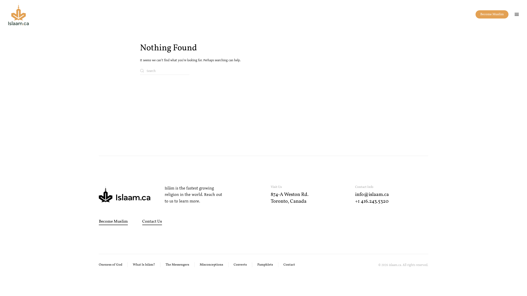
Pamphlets (265, 264)
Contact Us (152, 221)
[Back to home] (18, 14)
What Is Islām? (144, 264)
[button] (517, 14)
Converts (240, 264)
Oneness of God (110, 264)
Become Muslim (492, 14)
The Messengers (177, 264)
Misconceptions (211, 264)
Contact (289, 264)
